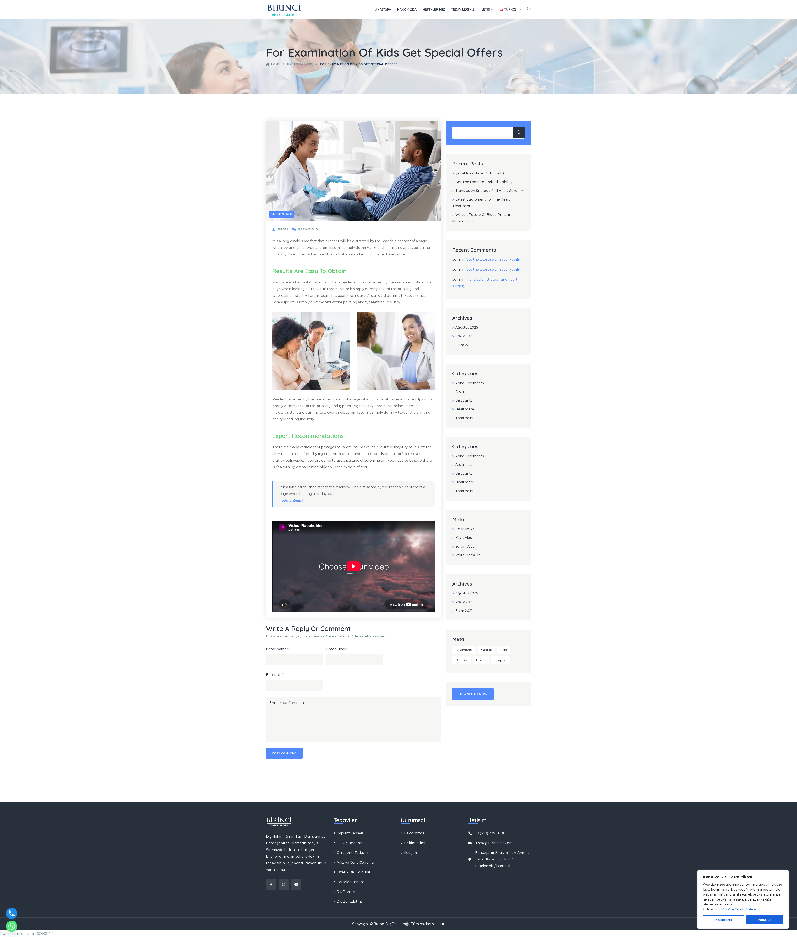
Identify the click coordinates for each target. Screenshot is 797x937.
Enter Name (277, 649)
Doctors (461, 660)
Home (275, 64)
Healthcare (464, 409)
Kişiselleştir (723, 920)
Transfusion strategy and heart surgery (489, 191)
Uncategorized (299, 64)
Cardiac (486, 650)
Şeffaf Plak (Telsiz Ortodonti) (479, 173)
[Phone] (11, 913)
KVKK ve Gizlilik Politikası (739, 909)
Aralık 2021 (464, 336)
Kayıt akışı (464, 538)
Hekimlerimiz (434, 9)
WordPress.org (468, 555)
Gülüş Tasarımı (349, 843)
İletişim (487, 9)
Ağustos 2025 (466, 327)
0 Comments (308, 229)
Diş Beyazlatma (350, 901)
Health (481, 660)
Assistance (464, 392)
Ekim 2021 (464, 345)
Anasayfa (383, 9)
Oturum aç (465, 529)
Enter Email (337, 649)
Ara (519, 132)
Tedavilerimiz (462, 9)
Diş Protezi (346, 892)
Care (503, 650)
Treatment (464, 418)
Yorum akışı (465, 546)
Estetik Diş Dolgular (353, 872)
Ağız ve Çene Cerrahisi (355, 862)
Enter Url (275, 675)
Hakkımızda (407, 9)
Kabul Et (764, 920)
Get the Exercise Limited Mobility (483, 182)
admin (457, 259)
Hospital (500, 660)
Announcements (469, 383)
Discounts (463, 400)
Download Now (473, 694)
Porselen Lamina (351, 882)
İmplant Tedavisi (350, 833)
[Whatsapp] (11, 926)
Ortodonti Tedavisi (352, 853)
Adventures (464, 650)
